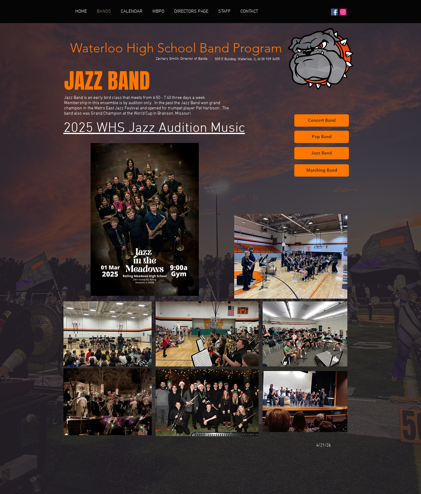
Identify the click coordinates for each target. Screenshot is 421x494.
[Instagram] (343, 12)
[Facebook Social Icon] (334, 12)
